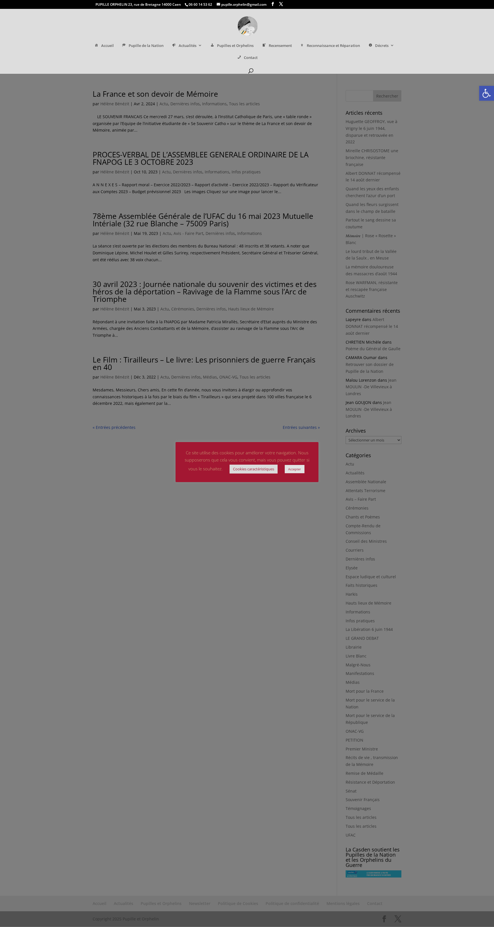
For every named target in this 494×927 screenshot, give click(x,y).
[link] (486, 93)
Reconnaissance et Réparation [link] (333, 45)
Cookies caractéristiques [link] (253, 469)
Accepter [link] (294, 469)
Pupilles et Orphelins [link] (235, 45)
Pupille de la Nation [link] (146, 45)
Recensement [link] (280, 45)
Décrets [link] (382, 45)
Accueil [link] (107, 45)
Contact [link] (251, 57)
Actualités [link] (187, 45)
